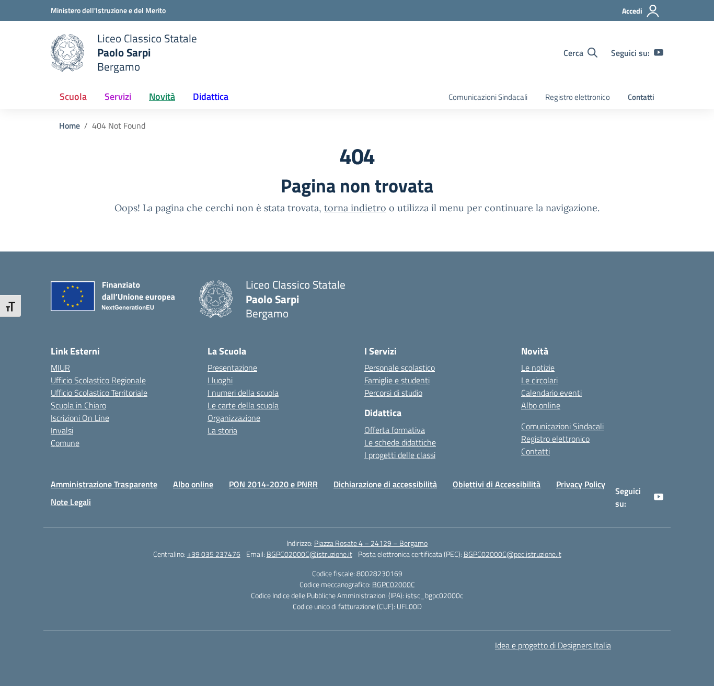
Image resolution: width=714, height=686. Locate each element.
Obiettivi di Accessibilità (496, 484)
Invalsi (62, 430)
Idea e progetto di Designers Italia (553, 645)
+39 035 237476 (213, 553)
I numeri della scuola (243, 392)
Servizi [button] (118, 96)
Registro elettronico (577, 97)
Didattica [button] (210, 96)
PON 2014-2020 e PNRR (273, 484)
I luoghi (220, 380)
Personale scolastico (399, 367)
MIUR (60, 367)
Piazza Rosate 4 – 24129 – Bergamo (371, 543)
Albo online (540, 405)
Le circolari (539, 380)
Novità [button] (162, 96)
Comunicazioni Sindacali (487, 97)
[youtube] (658, 53)
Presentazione (232, 367)
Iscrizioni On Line (80, 417)
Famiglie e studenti (397, 380)
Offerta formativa (394, 430)
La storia (222, 430)
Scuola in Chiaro (78, 405)
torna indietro (355, 208)
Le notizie (538, 367)
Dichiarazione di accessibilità (385, 484)
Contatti (641, 97)
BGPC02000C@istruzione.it (309, 553)
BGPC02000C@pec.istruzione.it (512, 553)
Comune (65, 443)
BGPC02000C (393, 584)
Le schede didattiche (400, 442)
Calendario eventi (551, 392)
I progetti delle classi (399, 455)
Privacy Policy (580, 484)
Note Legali (71, 502)
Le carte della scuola (243, 405)
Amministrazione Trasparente (104, 484)
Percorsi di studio (393, 392)
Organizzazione (234, 417)
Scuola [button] (73, 96)
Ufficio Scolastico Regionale (98, 380)
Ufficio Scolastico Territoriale (99, 392)
